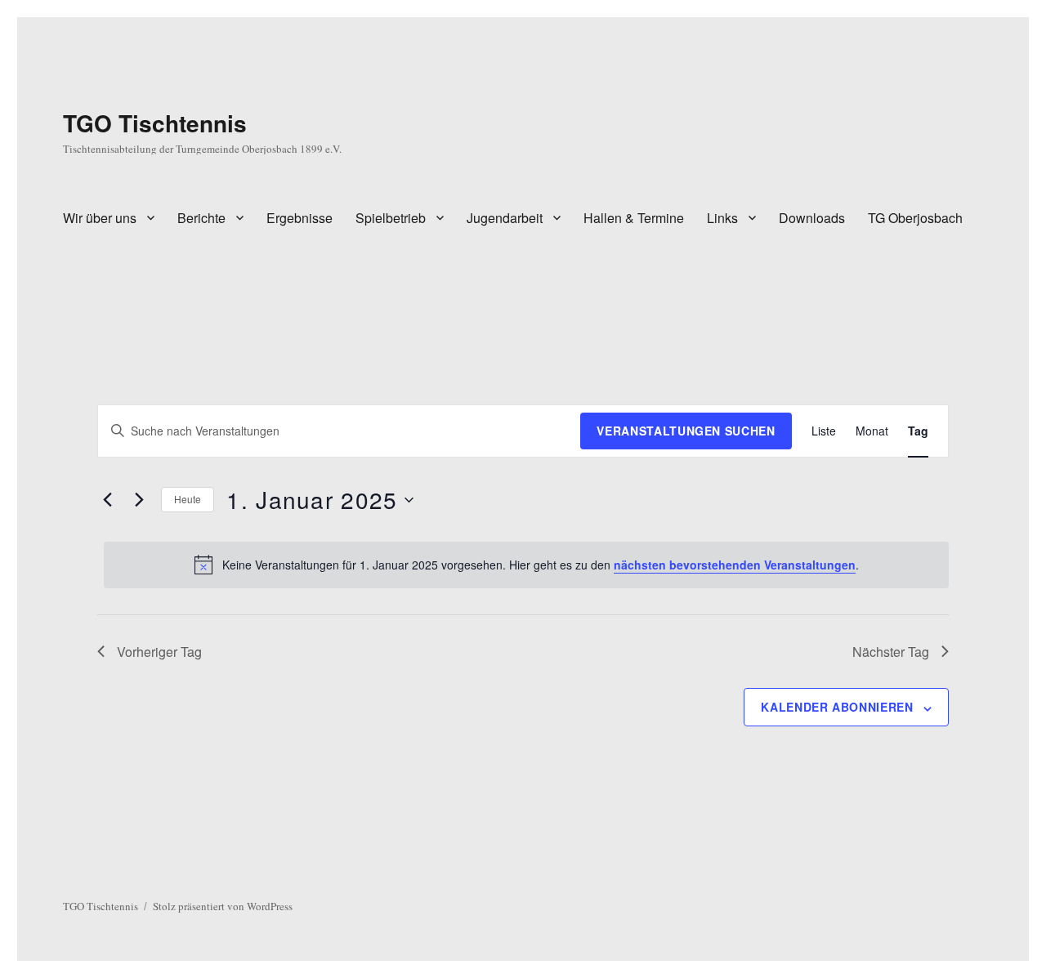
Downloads (812, 217)
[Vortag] (107, 500)
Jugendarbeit (505, 217)
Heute (187, 499)
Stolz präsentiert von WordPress (223, 906)
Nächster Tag (890, 651)
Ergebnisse (299, 217)
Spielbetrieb (390, 217)
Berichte (201, 217)
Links (722, 217)
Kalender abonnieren (837, 707)
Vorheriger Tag (159, 651)
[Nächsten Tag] (139, 500)
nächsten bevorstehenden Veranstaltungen (735, 564)
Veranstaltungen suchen (686, 430)
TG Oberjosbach (915, 217)
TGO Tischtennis (155, 123)
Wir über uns (99, 217)
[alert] (526, 564)
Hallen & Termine (633, 217)
